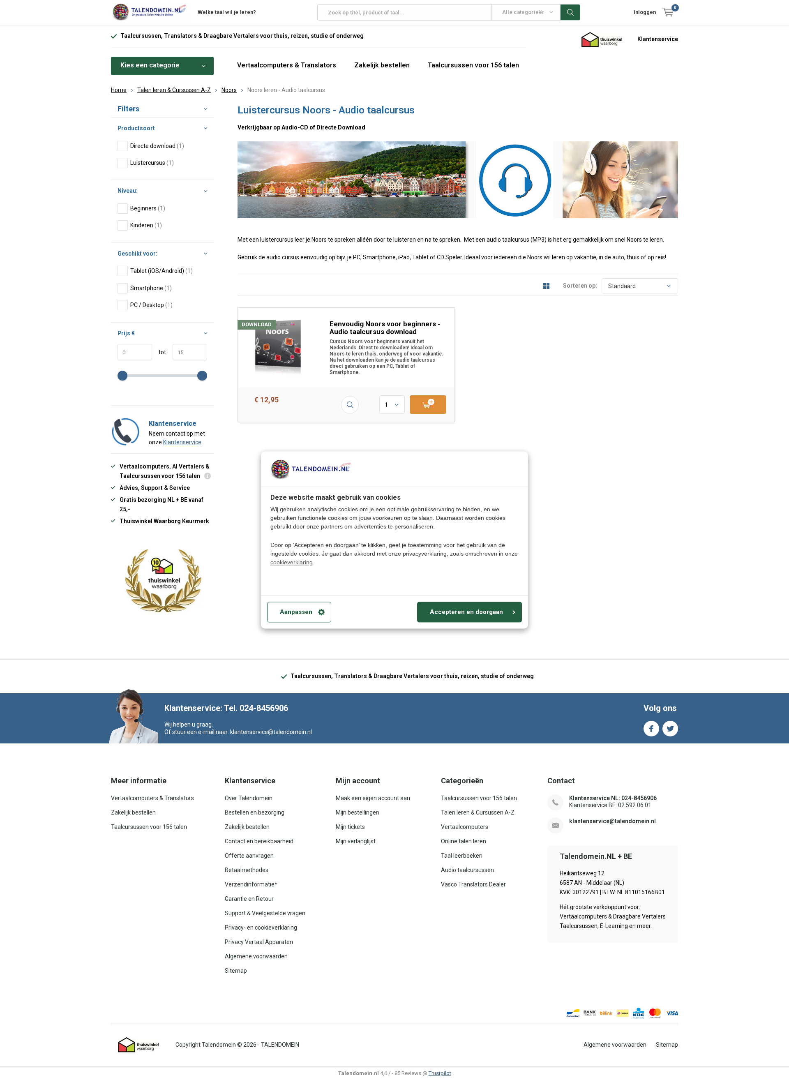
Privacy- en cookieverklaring (261, 927)
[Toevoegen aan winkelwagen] (428, 404)
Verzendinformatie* (251, 884)
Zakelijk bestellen (382, 65)
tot (159, 352)
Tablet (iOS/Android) (161, 271)
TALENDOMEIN (280, 1044)
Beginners (147, 208)
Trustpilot (440, 1073)
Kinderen (146, 225)
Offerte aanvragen (249, 855)
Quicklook (350, 404)
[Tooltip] (207, 477)
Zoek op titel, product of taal (570, 12)
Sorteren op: (580, 285)
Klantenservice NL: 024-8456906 (613, 798)
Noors (229, 90)
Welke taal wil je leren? (227, 12)
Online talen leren (463, 841)
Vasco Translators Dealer (473, 884)
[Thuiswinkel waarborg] (602, 39)
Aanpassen (296, 612)
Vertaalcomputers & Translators (286, 65)
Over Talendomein (248, 798)
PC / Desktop (151, 305)
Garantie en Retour (249, 898)
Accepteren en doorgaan (466, 612)
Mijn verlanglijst (356, 841)
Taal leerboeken (461, 855)
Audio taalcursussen (467, 870)
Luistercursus (152, 162)
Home (119, 90)
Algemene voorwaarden (256, 956)
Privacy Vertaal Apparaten (259, 942)
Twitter (670, 728)
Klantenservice (657, 39)
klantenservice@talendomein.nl (612, 821)
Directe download (157, 146)
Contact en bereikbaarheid (259, 841)
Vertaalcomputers (464, 827)
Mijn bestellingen (357, 812)
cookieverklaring (291, 562)
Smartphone (151, 288)
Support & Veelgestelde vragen (265, 913)
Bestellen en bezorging (254, 812)
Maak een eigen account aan (373, 798)
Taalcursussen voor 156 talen (473, 65)
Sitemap (236, 970)
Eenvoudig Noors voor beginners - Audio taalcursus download (385, 328)
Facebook (651, 728)
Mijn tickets (350, 827)
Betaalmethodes (246, 870)
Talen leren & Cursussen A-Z (174, 90)
